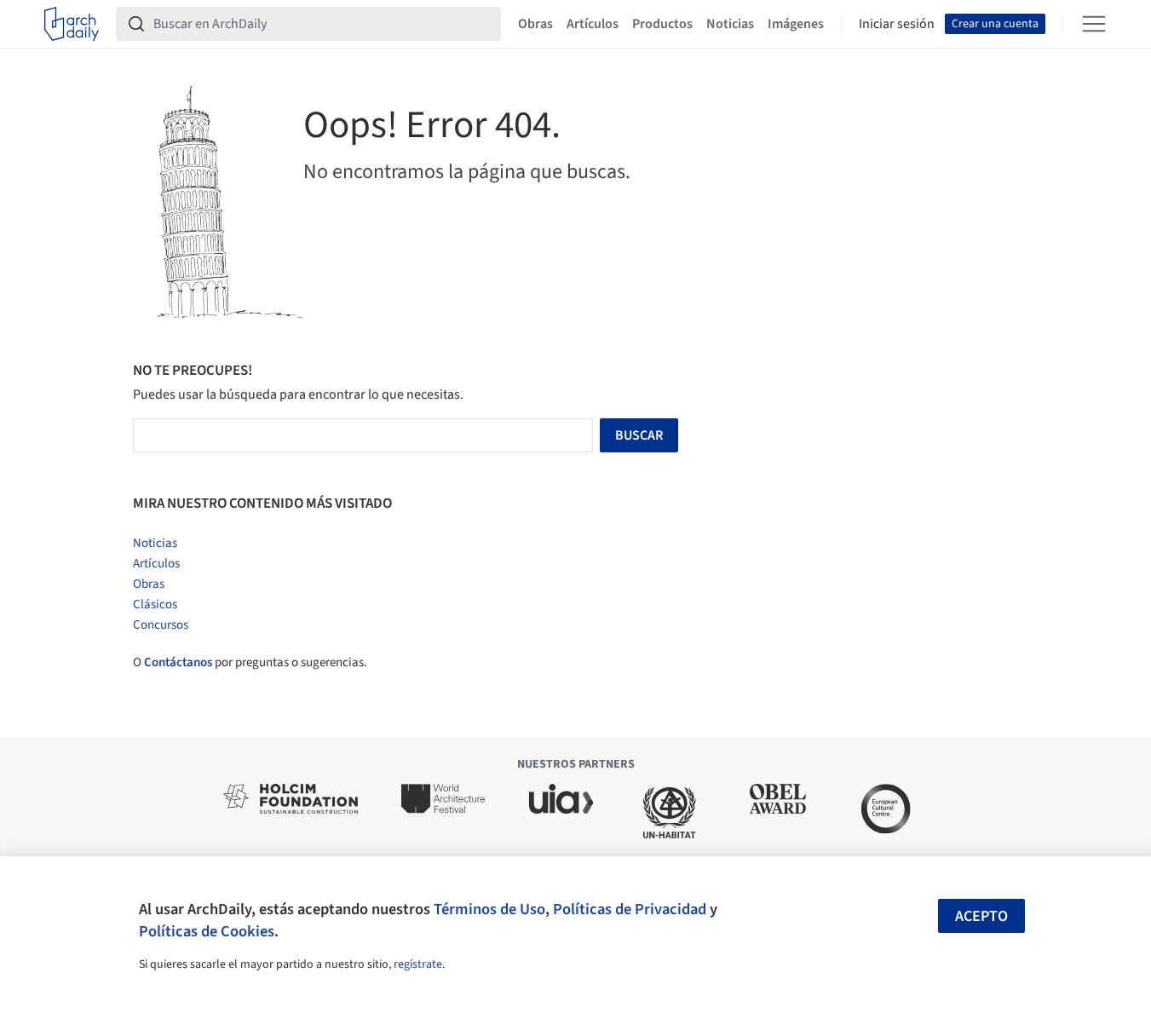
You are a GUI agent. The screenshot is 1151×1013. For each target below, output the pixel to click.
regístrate (418, 964)
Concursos (160, 625)
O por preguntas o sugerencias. (250, 662)
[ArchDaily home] (71, 24)
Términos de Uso (489, 909)
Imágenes (796, 23)
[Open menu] (1094, 23)
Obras (535, 23)
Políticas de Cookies (206, 931)
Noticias (730, 23)
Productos (662, 23)
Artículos (593, 23)
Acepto (981, 916)
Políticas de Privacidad (629, 909)
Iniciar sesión (897, 23)
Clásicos (155, 604)
